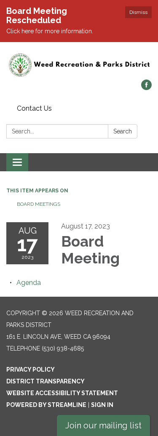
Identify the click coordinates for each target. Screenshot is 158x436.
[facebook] (146, 88)
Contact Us (34, 108)
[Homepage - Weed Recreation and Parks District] (79, 65)
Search (122, 131)
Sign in (102, 404)
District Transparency (45, 381)
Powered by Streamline (46, 404)
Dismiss (138, 12)
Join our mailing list (103, 425)
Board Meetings (38, 204)
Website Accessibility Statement (62, 393)
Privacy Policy (30, 369)
